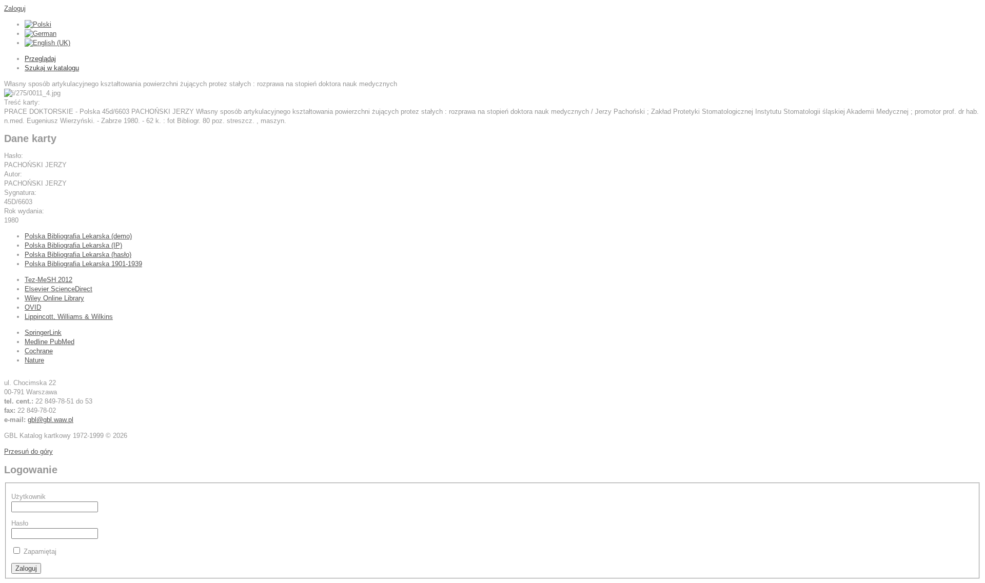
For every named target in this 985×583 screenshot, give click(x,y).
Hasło (19, 523)
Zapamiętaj (40, 551)
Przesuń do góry (28, 451)
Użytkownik (28, 496)
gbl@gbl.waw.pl (50, 420)
